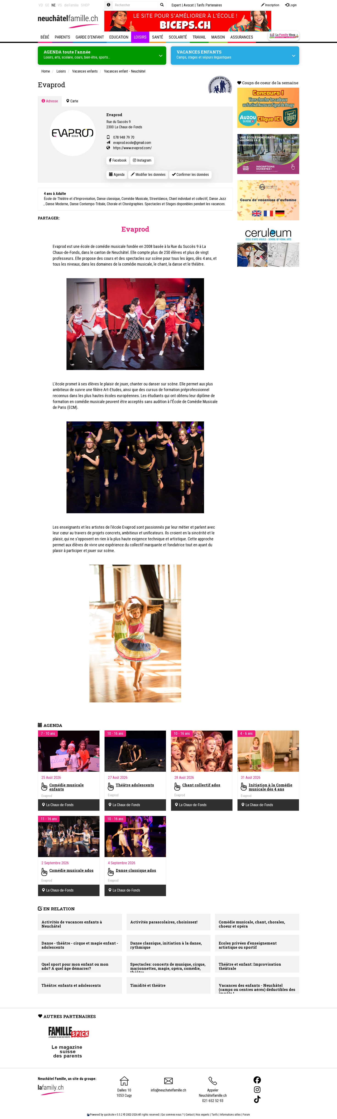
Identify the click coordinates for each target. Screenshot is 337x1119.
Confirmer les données (192, 174)
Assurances (241, 37)
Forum (246, 1114)
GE (47, 5)
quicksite (109, 1114)
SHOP (85, 5)
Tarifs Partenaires (209, 5)
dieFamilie (71, 5)
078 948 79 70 (123, 137)
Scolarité (178, 37)
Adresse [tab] (51, 101)
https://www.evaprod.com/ (132, 148)
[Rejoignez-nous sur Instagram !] (257, 1090)
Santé (157, 37)
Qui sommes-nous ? (172, 1114)
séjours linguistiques (216, 57)
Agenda (118, 174)
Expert (176, 5)
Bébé (45, 37)
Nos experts (202, 1114)
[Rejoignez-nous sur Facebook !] (257, 1080)
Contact (189, 1114)
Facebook (119, 160)
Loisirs (140, 37)
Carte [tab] (73, 101)
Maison (218, 37)
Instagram (143, 160)
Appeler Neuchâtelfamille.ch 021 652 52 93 (213, 1095)
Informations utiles (230, 1114)
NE (53, 5)
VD (41, 5)
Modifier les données (150, 174)
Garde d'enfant (90, 37)
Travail (199, 37)
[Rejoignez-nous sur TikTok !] (257, 1099)
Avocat (189, 5)
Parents (62, 37)
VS (60, 5)
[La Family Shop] (283, 36)
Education (118, 37)
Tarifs (214, 1114)
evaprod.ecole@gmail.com (132, 142)
